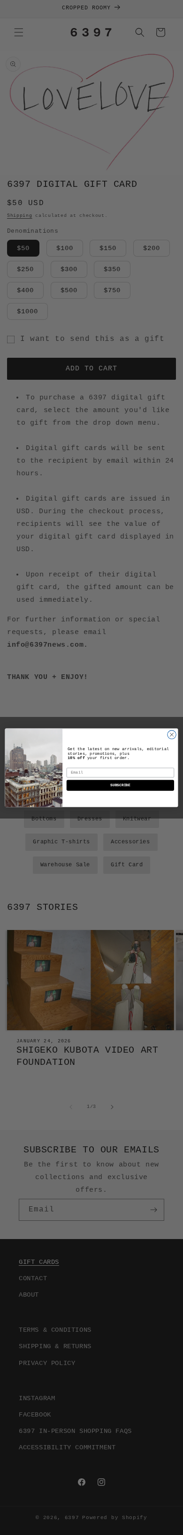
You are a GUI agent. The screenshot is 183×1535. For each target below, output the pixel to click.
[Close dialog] (172, 734)
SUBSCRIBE (120, 785)
